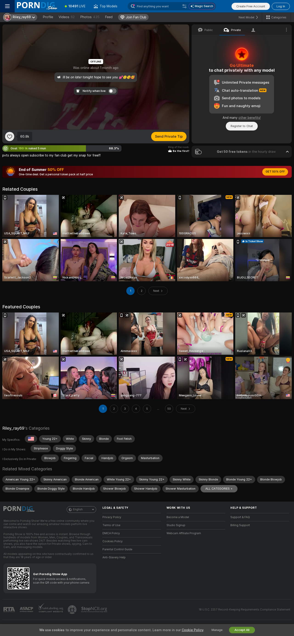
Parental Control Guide (117, 549)
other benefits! (249, 117)
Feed (109, 17)
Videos (67, 17)
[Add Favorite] (9, 136)
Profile (48, 17)
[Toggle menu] (7, 6)
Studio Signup (176, 525)
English (78, 509)
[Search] (184, 6)
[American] (31, 439)
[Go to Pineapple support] (72, 609)
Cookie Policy (192, 630)
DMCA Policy (111, 533)
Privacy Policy (111, 517)
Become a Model (178, 517)
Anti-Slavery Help (114, 557)
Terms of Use (111, 525)
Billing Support (240, 525)
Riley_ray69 (13, 428)
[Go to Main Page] (38, 6)
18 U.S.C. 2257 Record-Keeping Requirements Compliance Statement (244, 609)
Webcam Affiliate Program (184, 533)
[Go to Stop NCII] (94, 609)
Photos (89, 17)
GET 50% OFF (275, 171)
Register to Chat (242, 126)
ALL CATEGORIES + (219, 488)
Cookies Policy (112, 541)
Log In (281, 6)
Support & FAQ (240, 517)
